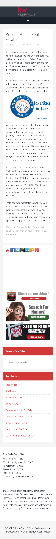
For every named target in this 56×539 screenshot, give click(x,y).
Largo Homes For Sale (16, 429)
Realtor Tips (11, 385)
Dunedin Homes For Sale (17, 423)
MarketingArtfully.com (33, 531)
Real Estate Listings (15, 397)
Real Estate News (14, 391)
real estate (11, 234)
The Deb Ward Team (28, 11)
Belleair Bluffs (23, 227)
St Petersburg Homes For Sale (20, 435)
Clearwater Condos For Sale (19, 416)
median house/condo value (33, 231)
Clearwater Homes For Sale (19, 410)
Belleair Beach (12, 231)
